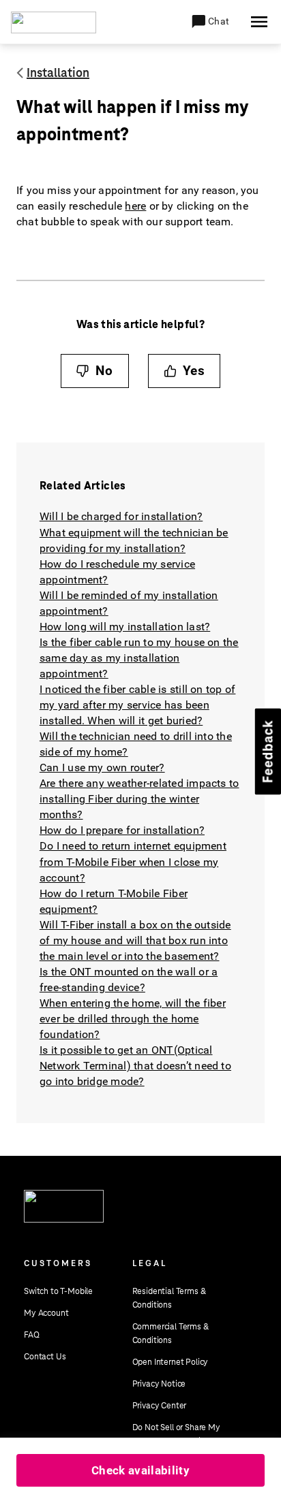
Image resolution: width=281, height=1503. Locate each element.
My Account (46, 1313)
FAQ (32, 1334)
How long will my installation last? (125, 626)
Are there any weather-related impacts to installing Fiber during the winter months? (139, 799)
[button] (210, 21)
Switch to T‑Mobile (58, 1291)
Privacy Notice (159, 1383)
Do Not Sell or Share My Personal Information (176, 1434)
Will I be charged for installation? (121, 516)
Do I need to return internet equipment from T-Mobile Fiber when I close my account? (133, 861)
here (135, 205)
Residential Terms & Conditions (169, 1298)
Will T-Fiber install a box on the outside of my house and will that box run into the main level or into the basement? (135, 940)
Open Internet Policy (170, 1362)
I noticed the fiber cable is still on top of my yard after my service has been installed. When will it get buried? (138, 705)
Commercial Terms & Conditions (170, 1333)
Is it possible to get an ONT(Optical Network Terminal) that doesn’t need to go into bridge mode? (135, 1066)
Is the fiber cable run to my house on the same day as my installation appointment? (139, 658)
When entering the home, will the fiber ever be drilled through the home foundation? (133, 1019)
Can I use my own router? (102, 767)
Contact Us (44, 1356)
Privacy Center (159, 1405)
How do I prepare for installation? (122, 830)
